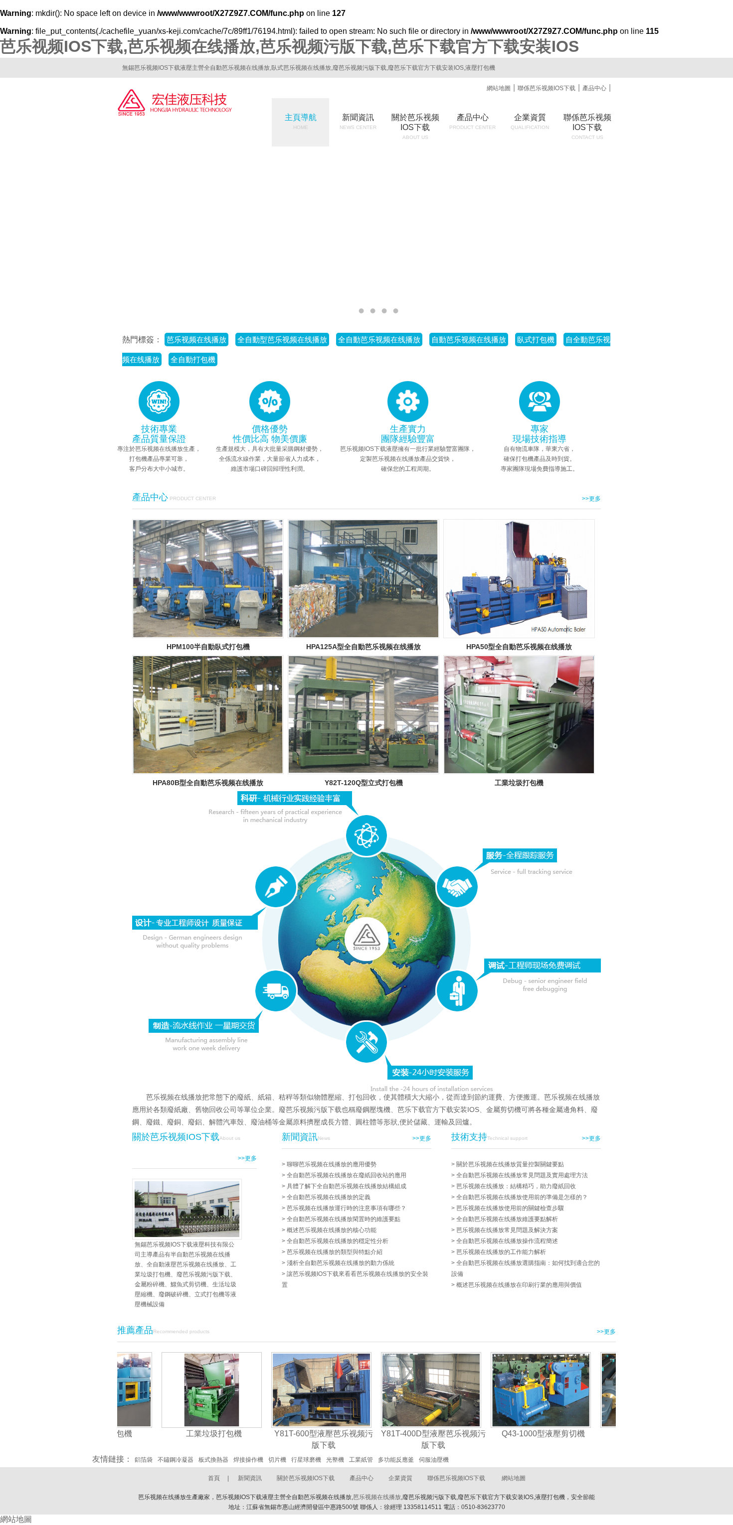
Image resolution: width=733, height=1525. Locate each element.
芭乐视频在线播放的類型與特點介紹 (334, 1251)
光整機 (335, 1459)
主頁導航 (301, 121)
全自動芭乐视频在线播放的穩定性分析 (337, 1241)
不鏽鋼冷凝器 (175, 1459)
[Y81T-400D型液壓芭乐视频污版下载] (384, 1390)
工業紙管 (361, 1459)
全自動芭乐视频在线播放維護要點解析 (507, 1219)
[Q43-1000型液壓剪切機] (493, 1390)
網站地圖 (499, 88)
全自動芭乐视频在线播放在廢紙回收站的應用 (346, 1175)
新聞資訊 (358, 121)
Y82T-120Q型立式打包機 (364, 783)
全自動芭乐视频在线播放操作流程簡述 (507, 1241)
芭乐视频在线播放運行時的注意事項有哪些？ (346, 1208)
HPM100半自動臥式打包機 (208, 647)
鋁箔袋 (144, 1459)
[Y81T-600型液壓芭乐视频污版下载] (274, 1390)
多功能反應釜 (396, 1459)
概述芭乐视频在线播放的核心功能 (331, 1230)
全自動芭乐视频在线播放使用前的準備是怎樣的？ (522, 1197)
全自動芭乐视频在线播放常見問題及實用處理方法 (522, 1175)
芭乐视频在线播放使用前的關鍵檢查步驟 (510, 1208)
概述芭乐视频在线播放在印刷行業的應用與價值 (519, 1284)
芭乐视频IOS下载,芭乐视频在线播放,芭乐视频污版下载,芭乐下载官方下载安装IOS (289, 46)
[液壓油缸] (603, 1390)
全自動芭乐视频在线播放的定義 (328, 1197)
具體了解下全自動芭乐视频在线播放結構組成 (346, 1186)
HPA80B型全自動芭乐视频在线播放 (208, 783)
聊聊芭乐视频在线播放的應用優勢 (331, 1164)
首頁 (214, 1478)
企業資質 (530, 121)
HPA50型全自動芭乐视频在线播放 (519, 647)
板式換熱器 (213, 1459)
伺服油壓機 (434, 1459)
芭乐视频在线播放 (377, 1497)
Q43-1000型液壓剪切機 (496, 1433)
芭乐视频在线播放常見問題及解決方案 (507, 1230)
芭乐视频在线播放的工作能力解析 (501, 1251)
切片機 (277, 1459)
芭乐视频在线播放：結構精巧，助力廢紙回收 (516, 1186)
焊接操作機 (248, 1459)
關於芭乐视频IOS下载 (306, 1478)
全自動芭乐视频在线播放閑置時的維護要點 (343, 1219)
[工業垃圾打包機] (164, 1390)
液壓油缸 (605, 1433)
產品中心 (594, 88)
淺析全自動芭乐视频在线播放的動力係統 (340, 1262)
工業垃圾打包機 (519, 783)
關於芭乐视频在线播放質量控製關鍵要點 (510, 1164)
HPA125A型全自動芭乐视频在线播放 (363, 647)
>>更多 (591, 498)
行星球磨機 (306, 1459)
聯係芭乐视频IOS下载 (546, 88)
